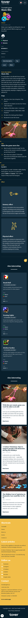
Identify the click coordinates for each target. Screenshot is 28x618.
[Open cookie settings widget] (2, 615)
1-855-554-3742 (5, 587)
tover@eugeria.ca (5, 584)
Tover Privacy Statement (14, 610)
